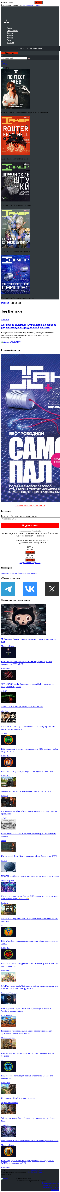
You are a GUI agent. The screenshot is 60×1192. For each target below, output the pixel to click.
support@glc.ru (36, 1170)
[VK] (30, 589)
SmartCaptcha (36, 531)
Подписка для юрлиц (27, 573)
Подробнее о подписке (30, 562)
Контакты (55, 1190)
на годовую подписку (33, 5)
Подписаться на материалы (30, 48)
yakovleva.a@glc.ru (34, 1172)
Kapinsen (4, 796)
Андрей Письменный (9, 1103)
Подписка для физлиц (50, 1183)
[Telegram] (8, 589)
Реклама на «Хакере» (50, 1187)
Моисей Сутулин (8, 1038)
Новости (5, 319)
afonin (3, 925)
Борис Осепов (6, 1015)
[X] (52, 589)
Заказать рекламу (9, 573)
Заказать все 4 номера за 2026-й (30, 506)
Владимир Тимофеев (9, 993)
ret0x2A (4, 691)
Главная (5, 303)
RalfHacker (5, 668)
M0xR (3, 841)
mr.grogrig (5, 1125)
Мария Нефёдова (8, 646)
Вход (57, 4)
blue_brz (4, 711)
